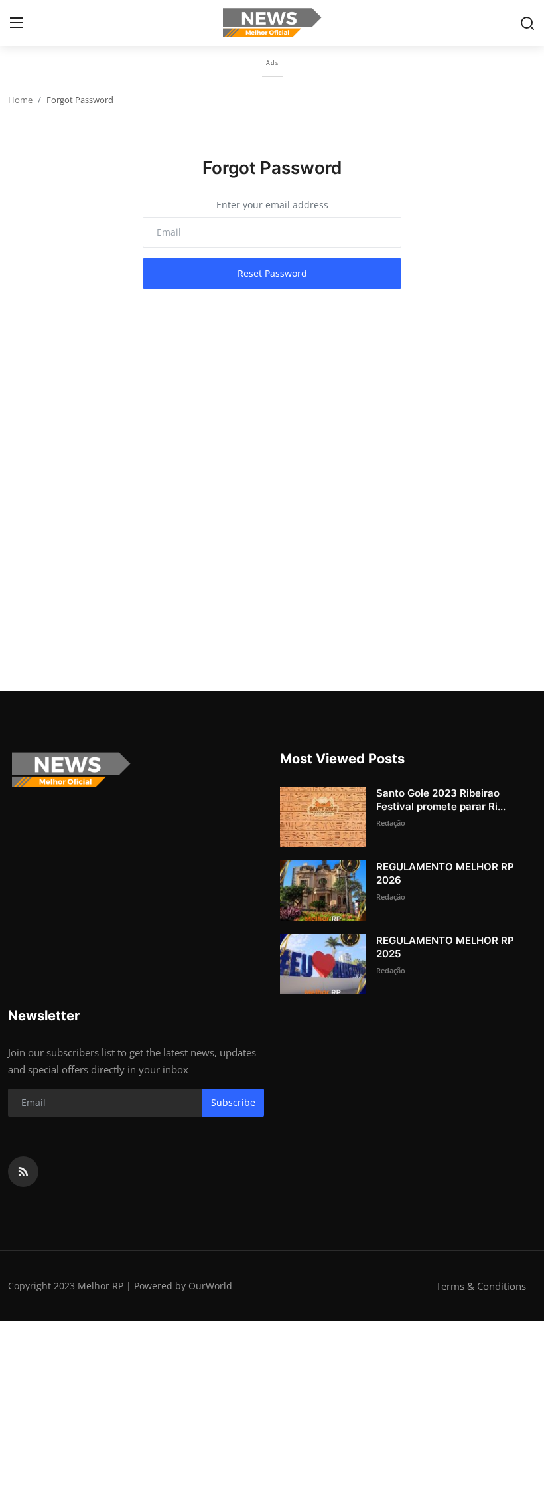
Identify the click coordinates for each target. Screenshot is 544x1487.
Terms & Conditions (481, 1285)
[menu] (16, 23)
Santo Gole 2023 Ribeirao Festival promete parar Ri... (441, 800)
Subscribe (233, 1102)
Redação (390, 823)
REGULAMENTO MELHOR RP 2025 (445, 947)
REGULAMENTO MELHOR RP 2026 (445, 873)
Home (20, 100)
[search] (527, 23)
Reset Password (272, 273)
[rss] (23, 1171)
